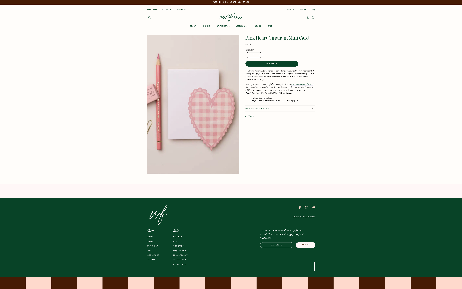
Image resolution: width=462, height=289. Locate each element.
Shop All (151, 260)
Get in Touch (179, 264)
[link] (299, 208)
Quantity (249, 49)
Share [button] (251, 116)
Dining (150, 241)
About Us (177, 241)
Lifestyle (151, 251)
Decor (150, 237)
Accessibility (179, 260)
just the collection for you (302, 84)
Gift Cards (178, 246)
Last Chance (153, 255)
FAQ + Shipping (180, 251)
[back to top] (314, 267)
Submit (305, 245)
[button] (149, 17)
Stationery (152, 246)
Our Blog (178, 237)
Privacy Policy (180, 255)
